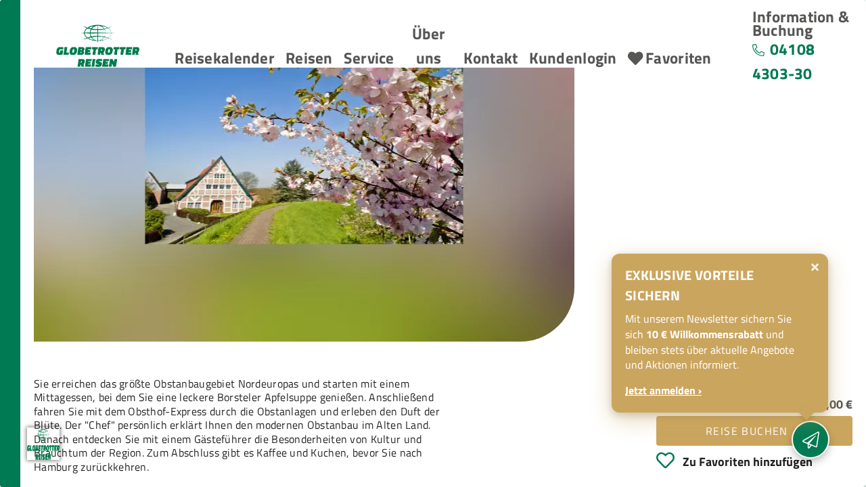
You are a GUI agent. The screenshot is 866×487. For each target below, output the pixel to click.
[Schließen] (815, 267)
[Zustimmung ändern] (43, 443)
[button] (224, 59)
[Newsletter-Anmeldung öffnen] (810, 439)
